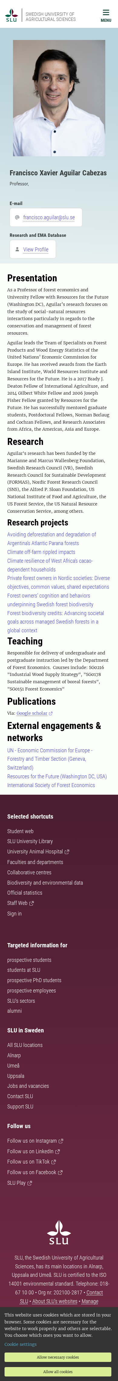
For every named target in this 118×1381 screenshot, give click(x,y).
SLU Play (16, 1183)
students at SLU (23, 970)
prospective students (29, 960)
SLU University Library (30, 841)
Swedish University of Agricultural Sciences (51, 16)
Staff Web (17, 903)
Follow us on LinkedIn (30, 1151)
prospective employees (31, 990)
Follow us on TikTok (28, 1161)
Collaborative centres (29, 872)
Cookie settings (21, 1344)
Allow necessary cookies (58, 1357)
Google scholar (32, 713)
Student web (20, 831)
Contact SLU (20, 1096)
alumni (14, 1011)
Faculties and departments (35, 862)
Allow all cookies (58, 1371)
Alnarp (14, 1055)
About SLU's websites (54, 1301)
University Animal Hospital (35, 851)
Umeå (13, 1065)
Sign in (14, 913)
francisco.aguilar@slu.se (49, 217)
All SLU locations (25, 1045)
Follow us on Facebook (31, 1172)
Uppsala (15, 1076)
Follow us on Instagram (32, 1141)
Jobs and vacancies (28, 1086)
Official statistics (24, 892)
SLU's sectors (21, 1001)
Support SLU (20, 1106)
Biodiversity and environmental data (45, 882)
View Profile (35, 249)
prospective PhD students (34, 980)
